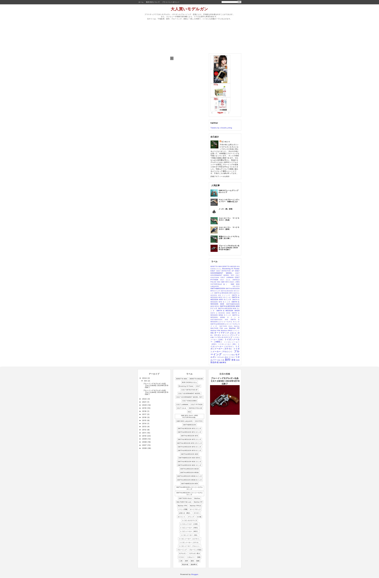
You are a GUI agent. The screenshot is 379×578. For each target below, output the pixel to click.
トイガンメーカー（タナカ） (225, 347)
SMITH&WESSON (218, 288)
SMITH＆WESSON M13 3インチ (189, 432)
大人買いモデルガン (189, 8)
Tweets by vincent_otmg (221, 128)
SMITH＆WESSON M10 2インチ (189, 428)
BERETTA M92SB (229, 266)
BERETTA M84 (216, 266)
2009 (144, 439)
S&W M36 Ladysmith (185, 421)
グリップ (234, 335)
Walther (237, 326)
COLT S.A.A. (226, 280)
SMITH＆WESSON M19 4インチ (189, 447)
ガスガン (218, 335)
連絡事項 (222, 362)
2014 (144, 423)
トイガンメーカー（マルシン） (189, 546)
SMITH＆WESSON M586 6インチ (189, 480)
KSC (219, 282)
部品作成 (215, 362)
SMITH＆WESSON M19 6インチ (189, 450)
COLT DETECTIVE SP (225, 271)
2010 (144, 436)
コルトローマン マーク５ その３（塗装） (230, 228)
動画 (238, 360)
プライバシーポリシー (171, 2)
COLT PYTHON (197, 404)
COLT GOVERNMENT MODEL (189, 393)
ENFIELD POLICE (195, 408)
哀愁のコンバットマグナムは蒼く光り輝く (229, 237)
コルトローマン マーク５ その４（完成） (230, 219)
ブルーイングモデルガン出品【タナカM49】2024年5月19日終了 (155, 392)
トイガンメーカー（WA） (228, 344)
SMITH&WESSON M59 (221, 319)
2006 (144, 448)
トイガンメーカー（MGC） (189, 531)
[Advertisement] (189, 36)
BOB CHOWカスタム (189, 382)
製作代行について (153, 2)
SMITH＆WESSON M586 (221, 313)
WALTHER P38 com (220, 328)
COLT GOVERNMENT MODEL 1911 (189, 397)
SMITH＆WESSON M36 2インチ (189, 461)
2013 (144, 427)
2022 (144, 399)
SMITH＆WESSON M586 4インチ (189, 476)
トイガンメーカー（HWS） (225, 340)
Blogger (194, 574)
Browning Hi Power (231, 269)
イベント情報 (182, 509)
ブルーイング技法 (229, 354)
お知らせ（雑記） (185, 513)
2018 (144, 411)
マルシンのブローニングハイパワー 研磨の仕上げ (229, 200)
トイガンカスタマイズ (223, 337)
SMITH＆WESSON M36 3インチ (189, 465)
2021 (144, 402)
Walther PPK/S (227, 330)
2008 (144, 442)
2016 (144, 417)
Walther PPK (216, 330)
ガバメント (226, 335)
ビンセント (226, 142)
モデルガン (183, 553)
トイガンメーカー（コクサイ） (189, 539)
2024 (144, 378)
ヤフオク (232, 357)
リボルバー (191, 557)
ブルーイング (182, 550)
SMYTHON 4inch (226, 326)
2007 (144, 445)
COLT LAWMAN (228, 277)
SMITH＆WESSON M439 (228, 311)
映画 (219, 360)
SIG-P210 (236, 286)
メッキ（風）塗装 (226, 209)
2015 (144, 420)
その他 (199, 517)
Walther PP (234, 328)
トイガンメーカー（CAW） (189, 524)
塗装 (233, 360)
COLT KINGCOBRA (189, 401)
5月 (146, 381)
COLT (213, 271)
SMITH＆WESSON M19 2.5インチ (189, 443)
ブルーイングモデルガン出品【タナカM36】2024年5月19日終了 (229, 247)
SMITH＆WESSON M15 (223, 293)
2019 (144, 408)
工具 (223, 360)
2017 (144, 414)
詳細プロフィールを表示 (220, 176)
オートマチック (222, 332)
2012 (144, 430)
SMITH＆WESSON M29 (189, 454)
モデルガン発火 (223, 357)
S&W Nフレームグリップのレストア (229, 191)
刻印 (228, 359)
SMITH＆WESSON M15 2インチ (189, 439)
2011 (144, 433)
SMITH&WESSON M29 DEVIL (189, 458)
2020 (144, 405)
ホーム (141, 2)
